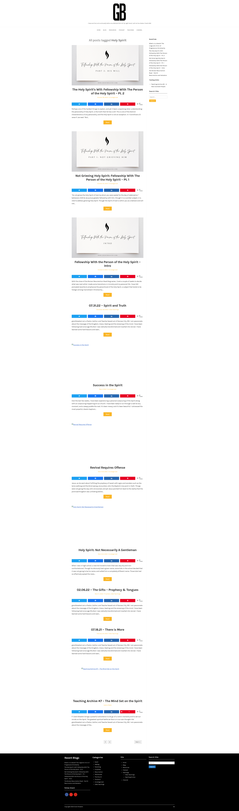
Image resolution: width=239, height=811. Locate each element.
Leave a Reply (108, 705)
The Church (98, 777)
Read (107, 122)
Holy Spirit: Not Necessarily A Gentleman (108, 550)
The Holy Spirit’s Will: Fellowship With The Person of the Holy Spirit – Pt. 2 (107, 91)
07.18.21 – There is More (107, 629)
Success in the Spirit (107, 385)
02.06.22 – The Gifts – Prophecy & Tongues (107, 590)
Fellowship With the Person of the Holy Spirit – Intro (108, 264)
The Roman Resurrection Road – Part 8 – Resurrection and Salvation (158, 73)
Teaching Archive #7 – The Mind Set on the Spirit (107, 701)
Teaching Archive (130, 777)
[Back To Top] (174, 807)
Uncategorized (113, 97)
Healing (97, 764)
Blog (104, 30)
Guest (96, 762)
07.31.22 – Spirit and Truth (107, 305)
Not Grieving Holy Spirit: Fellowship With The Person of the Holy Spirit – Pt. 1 (107, 177)
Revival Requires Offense (107, 467)
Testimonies (98, 774)
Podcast (122, 30)
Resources (112, 30)
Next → (138, 742)
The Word (97, 779)
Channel (139, 30)
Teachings (130, 30)
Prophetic (107, 594)
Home (98, 30)
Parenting (98, 767)
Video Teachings (114, 309)
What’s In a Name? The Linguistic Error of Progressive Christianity (157, 46)
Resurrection (99, 772)
